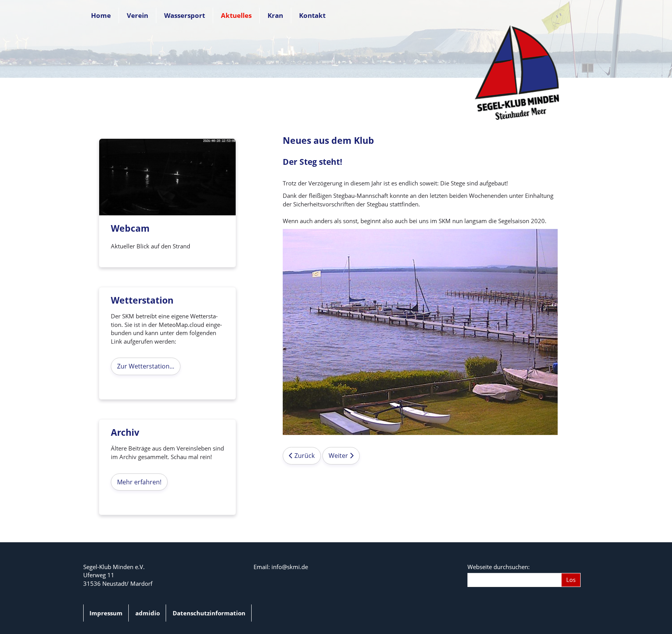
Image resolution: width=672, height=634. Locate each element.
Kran (275, 15)
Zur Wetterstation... (145, 366)
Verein (137, 15)
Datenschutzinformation (209, 613)
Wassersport (184, 15)
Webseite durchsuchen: (498, 567)
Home (101, 15)
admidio (147, 613)
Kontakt (312, 15)
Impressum (105, 613)
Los (571, 579)
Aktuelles (236, 15)
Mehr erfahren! (139, 482)
